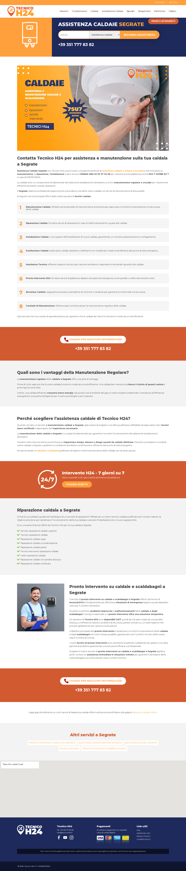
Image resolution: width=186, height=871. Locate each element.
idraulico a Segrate (47, 450)
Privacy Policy (143, 836)
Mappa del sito (143, 833)
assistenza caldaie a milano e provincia (123, 171)
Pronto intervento (163, 21)
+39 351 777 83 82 (76, 44)
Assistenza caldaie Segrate (141, 743)
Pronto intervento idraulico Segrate (52, 743)
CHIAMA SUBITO (77, 484)
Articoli (173, 2)
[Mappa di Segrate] (93, 789)
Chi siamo (160, 2)
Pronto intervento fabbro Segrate (104, 748)
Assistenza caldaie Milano (144, 712)
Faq (138, 830)
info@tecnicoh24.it (64, 833)
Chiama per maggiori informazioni (95, 339)
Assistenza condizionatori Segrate (100, 743)
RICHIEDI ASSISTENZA (139, 34)
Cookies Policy (144, 839)
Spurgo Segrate (69, 748)
